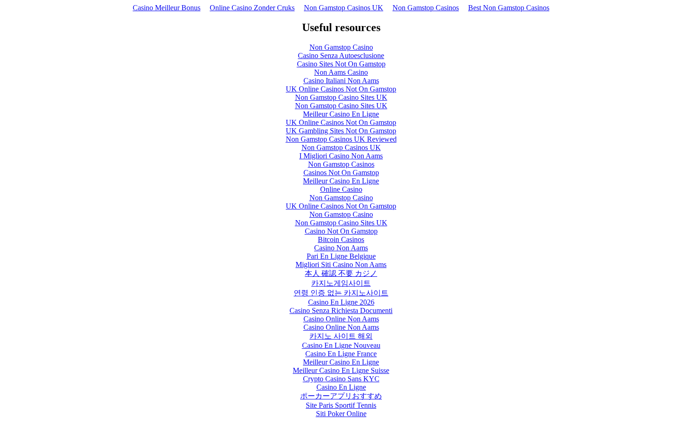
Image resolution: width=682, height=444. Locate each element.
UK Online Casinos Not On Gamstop (341, 89)
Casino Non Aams (341, 248)
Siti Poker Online (341, 414)
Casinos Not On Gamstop (341, 172)
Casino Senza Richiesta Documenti (341, 310)
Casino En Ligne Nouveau (341, 345)
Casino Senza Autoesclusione (341, 55)
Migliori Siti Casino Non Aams (341, 264)
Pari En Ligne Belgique (341, 256)
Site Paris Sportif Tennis (341, 405)
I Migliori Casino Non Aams (341, 156)
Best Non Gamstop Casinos (508, 8)
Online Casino (341, 189)
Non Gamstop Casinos (425, 8)
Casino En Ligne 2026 (341, 302)
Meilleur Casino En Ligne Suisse (341, 370)
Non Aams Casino (341, 72)
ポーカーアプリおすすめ (341, 396)
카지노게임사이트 (341, 283)
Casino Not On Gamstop (341, 231)
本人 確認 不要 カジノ (341, 273)
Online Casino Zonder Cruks (252, 8)
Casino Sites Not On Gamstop (341, 64)
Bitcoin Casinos (341, 239)
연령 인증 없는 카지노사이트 (341, 293)
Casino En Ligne (341, 387)
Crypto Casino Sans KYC (341, 379)
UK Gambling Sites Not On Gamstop (341, 131)
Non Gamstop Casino (341, 47)
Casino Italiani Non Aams (341, 81)
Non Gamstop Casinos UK (343, 8)
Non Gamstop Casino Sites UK (341, 97)
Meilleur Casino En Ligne (341, 114)
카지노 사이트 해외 (341, 336)
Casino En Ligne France (341, 354)
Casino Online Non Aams (341, 319)
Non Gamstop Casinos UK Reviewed (341, 139)
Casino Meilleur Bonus (166, 8)
